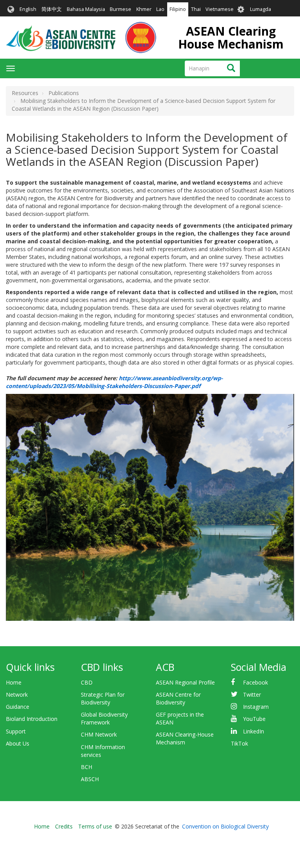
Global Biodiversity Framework (104, 718)
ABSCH (90, 779)
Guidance (17, 706)
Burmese (120, 9)
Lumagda (260, 9)
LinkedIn (253, 731)
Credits (64, 826)
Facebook (255, 682)
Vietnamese (219, 9)
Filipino (178, 9)
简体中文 (51, 9)
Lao (160, 9)
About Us (17, 743)
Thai (196, 9)
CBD (87, 682)
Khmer (144, 9)
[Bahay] (81, 37)
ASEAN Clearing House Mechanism (231, 37)
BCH (86, 767)
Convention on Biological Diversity (225, 826)
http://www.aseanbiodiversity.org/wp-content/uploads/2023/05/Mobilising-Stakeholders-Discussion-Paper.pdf (114, 382)
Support (16, 731)
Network (17, 694)
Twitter (252, 694)
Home (13, 682)
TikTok (239, 743)
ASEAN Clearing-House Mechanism (185, 738)
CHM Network (99, 734)
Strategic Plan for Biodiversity (103, 698)
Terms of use (95, 826)
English (28, 9)
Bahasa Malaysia (86, 9)
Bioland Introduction (31, 718)
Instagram (256, 706)
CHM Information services (103, 750)
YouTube (254, 718)
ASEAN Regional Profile (185, 682)
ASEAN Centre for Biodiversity (178, 698)
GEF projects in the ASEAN (180, 718)
